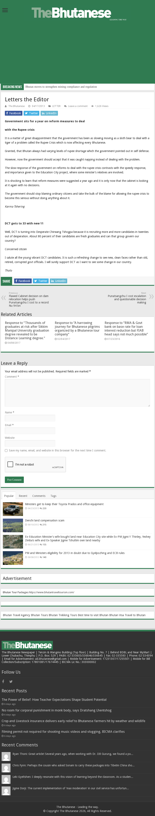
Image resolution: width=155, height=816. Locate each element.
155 (44, 544)
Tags (53, 495)
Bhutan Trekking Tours (63, 615)
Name (9, 412)
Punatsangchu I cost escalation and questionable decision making (127, 298)
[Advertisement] (77, 55)
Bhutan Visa (116, 615)
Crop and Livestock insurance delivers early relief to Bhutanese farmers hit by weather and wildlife (73, 721)
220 (44, 508)
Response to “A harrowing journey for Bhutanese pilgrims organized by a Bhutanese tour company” (77, 328)
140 (44, 557)
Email (9, 425)
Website (10, 437)
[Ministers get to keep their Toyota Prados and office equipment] (13, 509)
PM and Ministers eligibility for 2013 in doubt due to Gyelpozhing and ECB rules (75, 553)
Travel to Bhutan (135, 615)
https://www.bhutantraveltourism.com (51, 592)
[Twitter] (12, 681)
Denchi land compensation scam (44, 520)
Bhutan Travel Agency (16, 615)
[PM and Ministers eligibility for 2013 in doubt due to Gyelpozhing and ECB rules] (13, 558)
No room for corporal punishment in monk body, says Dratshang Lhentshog (57, 710)
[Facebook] (5, 681)
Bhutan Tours (39, 615)
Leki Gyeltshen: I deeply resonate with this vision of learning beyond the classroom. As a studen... (73, 776)
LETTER (56, 106)
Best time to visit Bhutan (93, 615)
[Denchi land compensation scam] (13, 525)
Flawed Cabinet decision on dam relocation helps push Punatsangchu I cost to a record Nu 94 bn (29, 299)
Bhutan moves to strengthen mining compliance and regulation (61, 86)
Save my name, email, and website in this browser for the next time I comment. (57, 450)
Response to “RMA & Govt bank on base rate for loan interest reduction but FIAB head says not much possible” (126, 328)
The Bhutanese (16, 106)
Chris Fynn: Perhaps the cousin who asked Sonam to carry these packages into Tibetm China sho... (74, 765)
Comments (38, 495)
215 (44, 524)
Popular (9, 495)
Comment (12, 376)
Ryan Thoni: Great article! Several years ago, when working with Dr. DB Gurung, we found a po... (73, 753)
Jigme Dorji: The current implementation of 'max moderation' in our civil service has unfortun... (71, 788)
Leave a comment (78, 106)
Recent (23, 495)
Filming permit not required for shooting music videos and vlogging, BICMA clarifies (63, 732)
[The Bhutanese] (77, 12)
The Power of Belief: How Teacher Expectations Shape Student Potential (54, 700)
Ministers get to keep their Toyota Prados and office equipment (64, 504)
